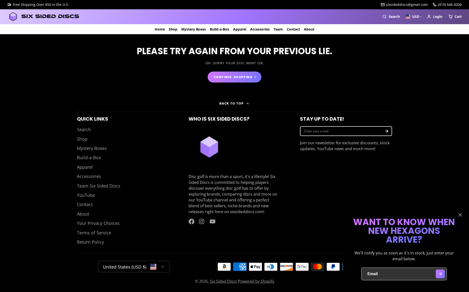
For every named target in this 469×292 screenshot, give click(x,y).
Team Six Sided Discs (98, 186)
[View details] (209, 146)
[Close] (460, 215)
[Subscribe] (386, 131)
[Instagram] (202, 221)
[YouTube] (212, 221)
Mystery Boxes (193, 29)
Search (84, 129)
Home (160, 29)
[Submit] (440, 274)
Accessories (260, 29)
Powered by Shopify (256, 281)
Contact (293, 29)
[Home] (44, 16)
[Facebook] (191, 221)
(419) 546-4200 (450, 4)
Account (434, 16)
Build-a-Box (219, 29)
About (309, 29)
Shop (173, 29)
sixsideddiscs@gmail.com (407, 4)
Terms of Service (94, 233)
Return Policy (90, 242)
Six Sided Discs (223, 281)
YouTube (86, 195)
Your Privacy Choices (98, 223)
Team (278, 29)
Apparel (239, 29)
